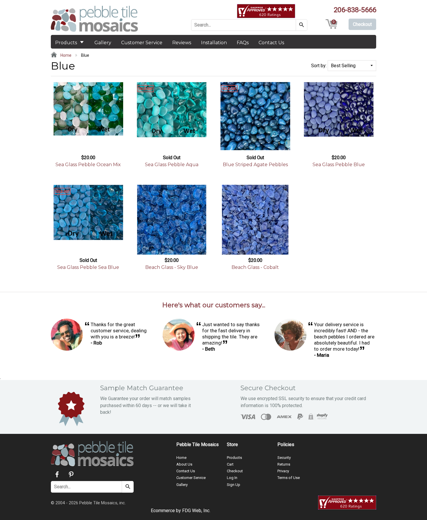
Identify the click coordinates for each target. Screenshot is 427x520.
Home (65, 55)
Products (66, 42)
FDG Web (191, 510)
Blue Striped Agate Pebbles (255, 164)
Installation (214, 42)
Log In (232, 477)
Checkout (235, 471)
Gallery (102, 42)
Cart (230, 464)
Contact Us (271, 42)
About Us (184, 464)
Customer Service (141, 42)
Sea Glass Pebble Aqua (171, 164)
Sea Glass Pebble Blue (339, 164)
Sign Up (233, 484)
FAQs (243, 42)
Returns (283, 464)
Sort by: (318, 65)
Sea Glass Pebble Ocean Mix (88, 164)
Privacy (283, 471)
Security (284, 457)
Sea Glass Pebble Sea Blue (88, 267)
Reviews (181, 42)
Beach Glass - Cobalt (255, 267)
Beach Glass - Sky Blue (171, 267)
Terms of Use (288, 477)
